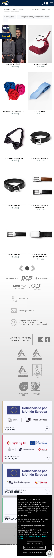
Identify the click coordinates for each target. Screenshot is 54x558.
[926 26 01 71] (18, 304)
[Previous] (20, 268)
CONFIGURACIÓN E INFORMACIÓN (35, 552)
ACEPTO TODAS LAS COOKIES (34, 548)
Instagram (40, 339)
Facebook (47, 339)
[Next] (33, 268)
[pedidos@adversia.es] (21, 315)
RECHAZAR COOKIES (34, 543)
